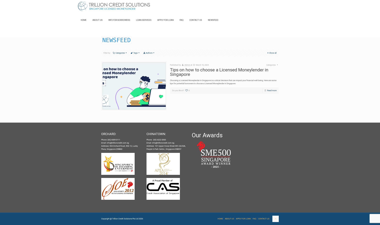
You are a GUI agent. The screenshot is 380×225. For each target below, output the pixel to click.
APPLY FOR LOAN (243, 219)
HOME (220, 219)
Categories (120, 53)
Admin (187, 65)
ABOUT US (229, 219)
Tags (135, 53)
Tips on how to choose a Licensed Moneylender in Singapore (219, 72)
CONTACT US (263, 219)
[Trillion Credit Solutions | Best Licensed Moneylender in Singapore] (114, 6)
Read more (272, 90)
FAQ (254, 219)
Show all (273, 53)
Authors (149, 53)
